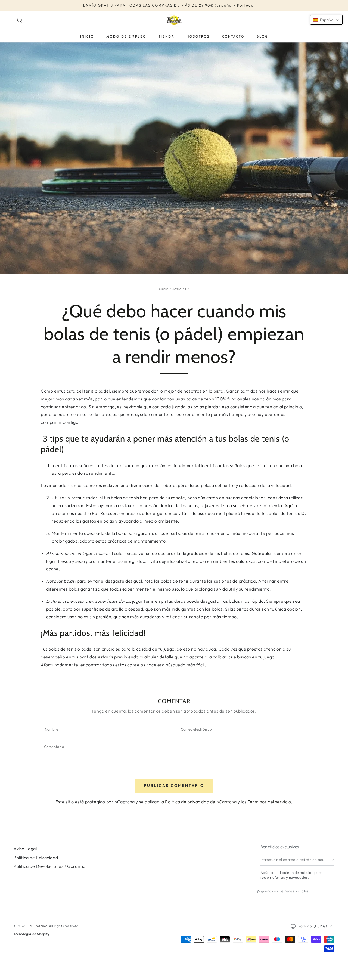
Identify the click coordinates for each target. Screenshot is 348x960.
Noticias (179, 289)
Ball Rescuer (37, 926)
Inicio (164, 289)
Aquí (288, 505)
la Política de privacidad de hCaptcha (199, 801)
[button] (20, 20)
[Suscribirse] (332, 860)
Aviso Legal (25, 848)
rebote (178, 497)
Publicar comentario (174, 785)
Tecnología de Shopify (32, 934)
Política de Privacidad (36, 857)
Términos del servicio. (270, 801)
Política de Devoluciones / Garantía (50, 866)
